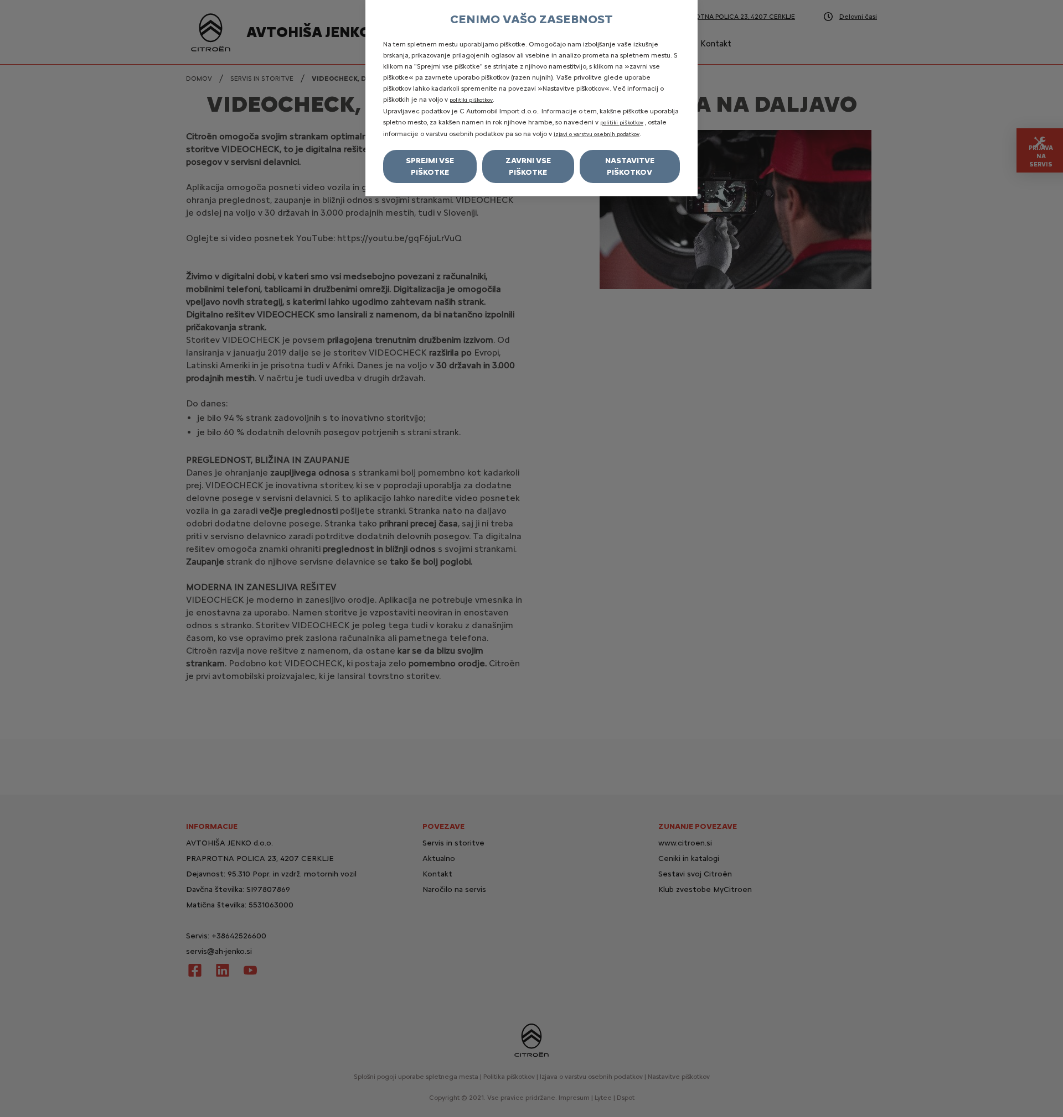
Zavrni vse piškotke (528, 166)
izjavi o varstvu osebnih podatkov (596, 134)
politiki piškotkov (471, 99)
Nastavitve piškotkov (629, 166)
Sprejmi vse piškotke (430, 166)
